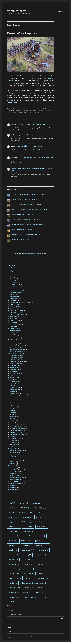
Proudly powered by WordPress (26, 637)
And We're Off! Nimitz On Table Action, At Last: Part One (31, 194)
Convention (14, 536)
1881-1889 (25, 508)
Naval (28, 564)
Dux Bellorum (13, 397)
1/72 (12, 503)
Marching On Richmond (16, 279)
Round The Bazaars (15, 320)
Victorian (13, 592)
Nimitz (12, 418)
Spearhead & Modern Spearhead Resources (26, 204)
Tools (11, 375)
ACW (22, 512)
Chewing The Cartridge (16, 277)
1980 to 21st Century (15, 338)
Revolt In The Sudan (16, 312)
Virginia (39, 592)
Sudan (29, 578)
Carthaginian (36, 108)
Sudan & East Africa (15, 324)
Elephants (48, 108)
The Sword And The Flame (17, 434)
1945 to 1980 (13, 336)
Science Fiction (12, 448)
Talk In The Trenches (16, 458)
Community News (15, 363)
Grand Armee (13, 403)
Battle (24, 108)
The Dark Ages (14, 294)
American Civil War (13, 275)
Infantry (18, 110)
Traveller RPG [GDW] (15, 438)
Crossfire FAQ (13, 468)
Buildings (41, 522)
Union (29, 588)
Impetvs (33, 107)
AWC (24, 81)
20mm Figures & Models (16, 355)
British (26, 522)
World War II (30, 597)
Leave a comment (34, 112)
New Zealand (15, 569)
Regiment (14, 573)
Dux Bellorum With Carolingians (23, 214)
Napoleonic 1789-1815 (14, 340)
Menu (60, 11)
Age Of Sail (13, 267)
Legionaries (28, 110)
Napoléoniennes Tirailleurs (17, 350)
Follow (9, 631)
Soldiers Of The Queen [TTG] (18, 426)
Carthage (29, 108)
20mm (24, 503)
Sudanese (43, 578)
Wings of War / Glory (15, 444)
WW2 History (13, 487)
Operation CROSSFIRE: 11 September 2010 (26, 235)
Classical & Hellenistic (16, 291)
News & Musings (14, 367)
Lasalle (12, 411)
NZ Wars (12, 318)
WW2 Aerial (13, 485)
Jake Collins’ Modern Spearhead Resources (31, 135)
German (43, 550)
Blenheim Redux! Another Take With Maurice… (35, 124)
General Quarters (14, 401)
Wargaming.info (17, 10)
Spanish (24, 112)
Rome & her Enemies (42, 107)
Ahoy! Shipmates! (15, 342)
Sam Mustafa (15, 578)
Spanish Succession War (16, 273)
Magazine (41, 555)
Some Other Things (15, 373)
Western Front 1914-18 (16, 460)
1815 (12, 508)
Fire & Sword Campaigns (16, 310)
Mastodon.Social (25, 253)
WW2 (12, 602)
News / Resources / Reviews (16, 354)
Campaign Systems (15, 387)
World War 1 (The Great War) (16, 450)
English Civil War (13, 328)
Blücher (12, 385)
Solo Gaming (13, 371)
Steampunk (13, 322)
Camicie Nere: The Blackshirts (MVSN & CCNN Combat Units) (36, 157)
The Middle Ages (14, 296)
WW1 (44, 597)
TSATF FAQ (13, 326)
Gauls (8, 110)
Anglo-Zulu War (14, 304)
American (35, 512)
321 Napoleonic (14, 381)
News (40, 564)
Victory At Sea (13, 442)
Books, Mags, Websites (16, 359)
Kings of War (13, 407)
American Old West (13, 283)
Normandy (31, 569)
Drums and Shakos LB (17, 430)
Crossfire (12, 391)
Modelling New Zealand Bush (22, 229)
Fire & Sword (42, 545)
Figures (27, 545)
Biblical (12, 289)
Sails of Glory (13, 420)
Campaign (14, 526)
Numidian (40, 110)
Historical (13, 555)
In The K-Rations (14, 475)
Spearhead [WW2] (15, 432)
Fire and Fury (13, 399)
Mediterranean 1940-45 (16, 477)
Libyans (35, 110)
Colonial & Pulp (12, 300)
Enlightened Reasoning (16, 271)
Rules (20, 112)
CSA (42, 536)
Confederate (28, 531)
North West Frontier (15, 316)
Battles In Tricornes (15, 269)
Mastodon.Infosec (36, 253)
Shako (11, 422)
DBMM (12, 541)
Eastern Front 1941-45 (16, 470)
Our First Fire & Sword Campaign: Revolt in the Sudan (30, 209)
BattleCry (41, 517)
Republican (10, 112)
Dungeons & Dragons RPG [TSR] (19, 395)
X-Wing (12, 446)
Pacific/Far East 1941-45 (16, 481)
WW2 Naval (13, 489)
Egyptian (39, 541)
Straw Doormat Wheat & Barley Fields (24, 199)
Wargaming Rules (15, 377)
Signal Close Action (15, 424)
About (9, 627)
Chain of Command (15, 389)
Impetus (27, 93)
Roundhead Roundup (15, 330)
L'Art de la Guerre (14, 409)
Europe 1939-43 (14, 472)
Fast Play (13, 545)
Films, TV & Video (15, 365)
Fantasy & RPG (12, 332)
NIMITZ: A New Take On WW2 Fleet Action (26, 219)
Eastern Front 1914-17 (16, 454)
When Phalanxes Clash (16, 298)
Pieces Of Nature (14, 369)
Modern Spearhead (15, 416)
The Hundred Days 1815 (16, 352)
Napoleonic (14, 564)
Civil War (41, 526)
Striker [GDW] (15, 440)
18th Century (11, 265)
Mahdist (13, 559)
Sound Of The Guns (15, 281)
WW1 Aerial (13, 462)
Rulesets (10, 379)
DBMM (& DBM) (14, 393)
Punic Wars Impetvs (22, 33)
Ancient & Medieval (13, 285)
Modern (10, 334)
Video (26, 592)
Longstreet (13, 412)
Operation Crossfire (15, 479)
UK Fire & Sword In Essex (18, 314)
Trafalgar (12, 436)
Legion (23, 110)
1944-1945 (40, 508)
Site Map (10, 623)
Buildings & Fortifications (17, 361)
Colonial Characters (15, 306)
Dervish (25, 541)
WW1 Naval (13, 464)
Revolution (29, 573)
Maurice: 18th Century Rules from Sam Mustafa (28, 224)
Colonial (13, 531)
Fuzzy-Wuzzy (28, 550)
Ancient (20, 108)
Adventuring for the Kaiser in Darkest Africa (22, 302)
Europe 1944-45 (14, 473)
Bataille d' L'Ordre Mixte (16, 346)
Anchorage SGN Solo (17, 344)
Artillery (26, 517)
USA (40, 588)
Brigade (13, 522)
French (13, 550)
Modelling (28, 559)
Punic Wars (47, 110)
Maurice (12, 414)
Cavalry (43, 108)
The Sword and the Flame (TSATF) (34, 583)
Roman (16, 112)
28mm (37, 503)
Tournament (14, 588)
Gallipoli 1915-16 (14, 456)
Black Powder (13, 383)
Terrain (13, 583)
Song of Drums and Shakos (17, 428)
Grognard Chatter (14, 348)
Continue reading (13, 102)
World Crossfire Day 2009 (20, 240)
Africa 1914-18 (14, 452)
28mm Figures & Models (16, 357)
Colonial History (14, 308)
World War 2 (11, 466)
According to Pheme (25, 107)
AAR (11, 512)
